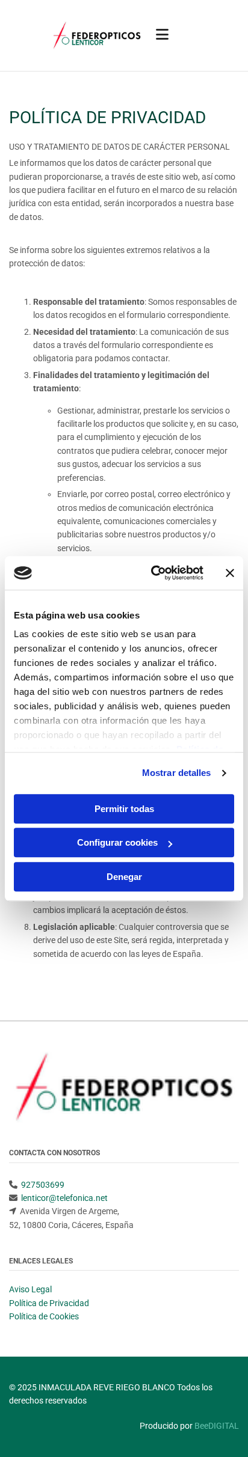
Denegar (124, 877)
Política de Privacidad (49, 1303)
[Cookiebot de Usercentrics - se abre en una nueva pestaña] (153, 573)
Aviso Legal (30, 1289)
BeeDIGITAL (216, 1426)
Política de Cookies (44, 1316)
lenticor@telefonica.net (64, 1198)
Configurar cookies (117, 842)
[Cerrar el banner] (230, 573)
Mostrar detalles (176, 773)
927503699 (42, 1185)
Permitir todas (124, 809)
